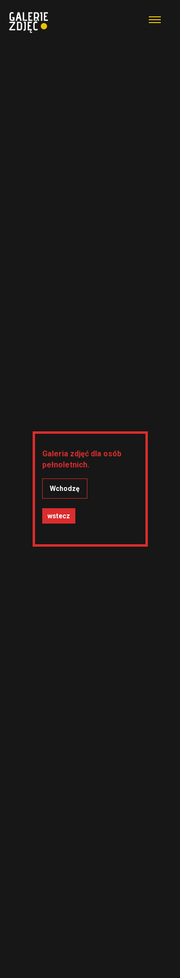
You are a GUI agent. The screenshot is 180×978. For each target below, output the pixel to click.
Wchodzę (65, 488)
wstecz (59, 516)
